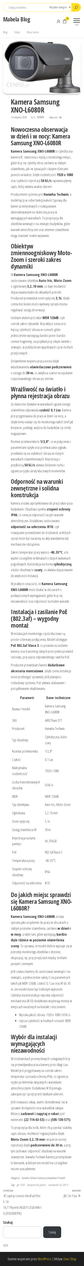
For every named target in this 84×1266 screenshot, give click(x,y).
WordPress (45, 1258)
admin (40, 117)
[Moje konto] (58, 21)
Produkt (61, 1178)
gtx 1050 (21, 1185)
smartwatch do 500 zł (58, 1185)
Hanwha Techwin (29, 1178)
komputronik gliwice (36, 1185)
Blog (5, 32)
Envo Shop (70, 1258)
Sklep (17, 32)
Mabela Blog (16, 19)
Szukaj (8, 1222)
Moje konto (33, 32)
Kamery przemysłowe (47, 1178)
